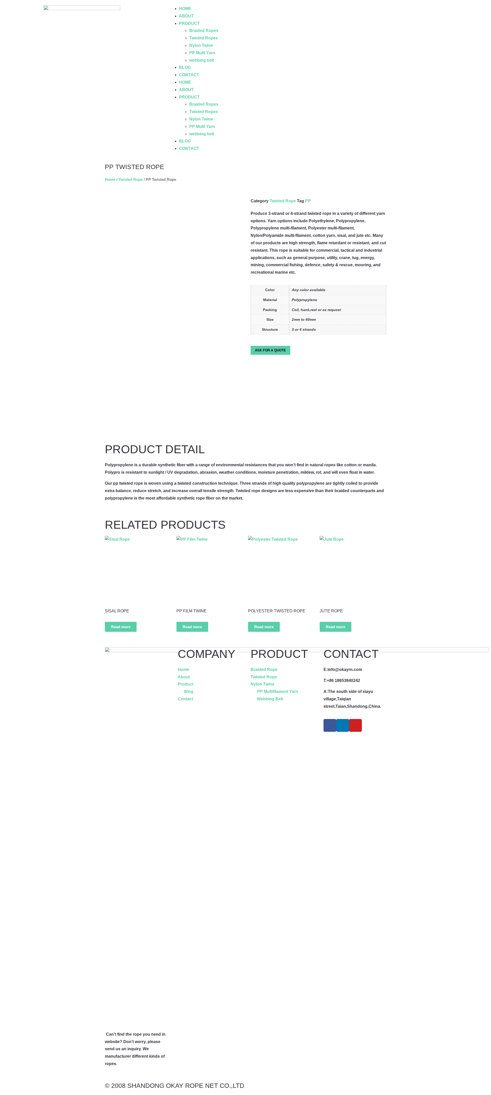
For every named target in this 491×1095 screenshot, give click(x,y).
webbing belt (201, 60)
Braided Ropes (203, 30)
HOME (185, 8)
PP (308, 201)
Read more (120, 627)
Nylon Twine (201, 45)
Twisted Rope (130, 180)
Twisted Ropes (203, 38)
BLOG (185, 67)
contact (350, 653)
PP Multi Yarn (202, 53)
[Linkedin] (342, 725)
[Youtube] (355, 725)
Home (110, 180)
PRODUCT (189, 23)
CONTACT (189, 75)
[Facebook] (329, 725)
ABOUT (186, 16)
